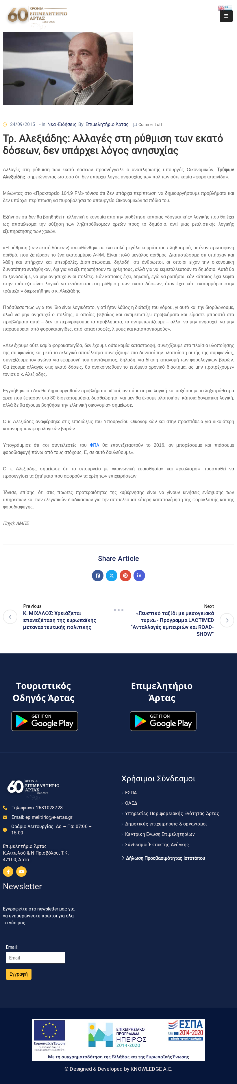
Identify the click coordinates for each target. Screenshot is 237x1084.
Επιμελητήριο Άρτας (107, 124)
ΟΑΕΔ (131, 803)
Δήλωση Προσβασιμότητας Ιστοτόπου (165, 858)
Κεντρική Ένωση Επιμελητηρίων (160, 834)
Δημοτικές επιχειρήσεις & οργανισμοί (166, 824)
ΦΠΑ (96, 445)
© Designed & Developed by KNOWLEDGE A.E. (118, 1069)
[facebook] (8, 871)
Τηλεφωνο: (37, 807)
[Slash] (118, 610)
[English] (221, 7)
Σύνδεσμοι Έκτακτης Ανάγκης (157, 844)
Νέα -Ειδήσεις (62, 124)
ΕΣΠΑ (131, 792)
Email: (42, 817)
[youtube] (21, 871)
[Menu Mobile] (226, 16)
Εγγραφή (19, 974)
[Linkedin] (139, 575)
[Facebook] (97, 575)
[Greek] (229, 7)
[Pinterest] (125, 575)
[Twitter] (111, 575)
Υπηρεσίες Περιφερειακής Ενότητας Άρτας (172, 813)
